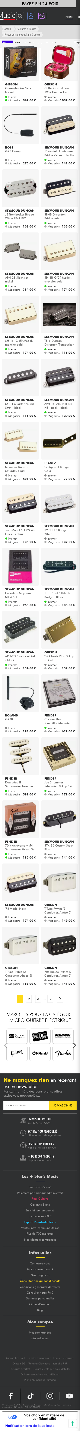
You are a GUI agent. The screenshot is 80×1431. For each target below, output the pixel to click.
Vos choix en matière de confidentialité (44, 1417)
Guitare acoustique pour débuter (40, 1374)
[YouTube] (69, 1396)
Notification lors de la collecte (30, 1425)
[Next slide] (74, 1045)
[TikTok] (30, 1396)
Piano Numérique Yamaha (40, 1379)
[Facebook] (11, 1396)
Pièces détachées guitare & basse (22, 34)
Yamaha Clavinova (39, 1363)
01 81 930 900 (47, 1147)
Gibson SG (19, 1363)
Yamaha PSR (60, 1363)
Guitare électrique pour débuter (51, 1368)
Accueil (8, 28)
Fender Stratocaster (39, 1358)
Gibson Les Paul (15, 1358)
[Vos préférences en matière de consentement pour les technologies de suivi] (72, 1423)
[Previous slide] (6, 1045)
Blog (40, 1310)
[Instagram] (50, 1396)
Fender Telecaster (63, 1358)
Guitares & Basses (26, 28)
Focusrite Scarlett (20, 1368)
